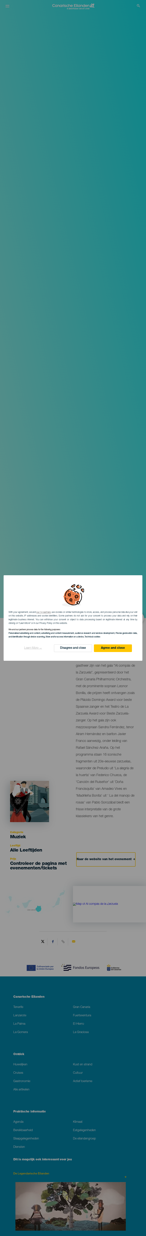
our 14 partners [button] (43, 612)
